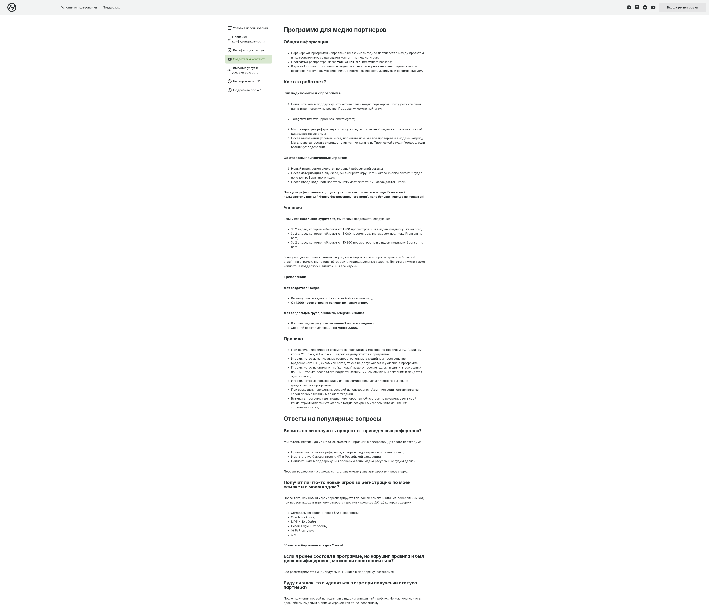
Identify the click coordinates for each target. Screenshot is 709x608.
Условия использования (79, 7)
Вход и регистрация (682, 7)
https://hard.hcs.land (376, 62)
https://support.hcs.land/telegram (330, 119)
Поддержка (111, 7)
